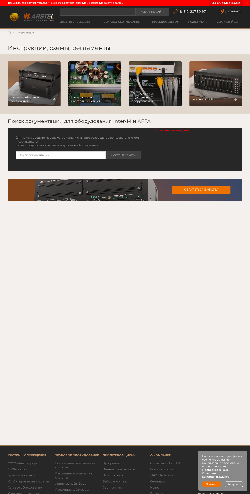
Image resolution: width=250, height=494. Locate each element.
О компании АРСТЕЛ (165, 463)
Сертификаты (112, 487)
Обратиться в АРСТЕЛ (201, 189)
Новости (156, 487)
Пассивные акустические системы (73, 475)
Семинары (157, 481)
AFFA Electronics (162, 475)
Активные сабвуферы (71, 483)
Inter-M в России (162, 469)
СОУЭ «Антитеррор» (22, 463)
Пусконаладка (113, 475)
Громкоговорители (22, 475)
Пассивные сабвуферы (72, 489)
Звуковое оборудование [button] (122, 22)
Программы (111, 463)
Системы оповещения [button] (76, 22)
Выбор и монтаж (115, 481)
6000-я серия (17, 469)
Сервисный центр (229, 22)
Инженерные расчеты (119, 469)
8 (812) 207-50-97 (193, 11)
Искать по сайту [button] (152, 11)
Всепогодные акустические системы (75, 465)
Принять (211, 484)
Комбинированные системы (28, 481)
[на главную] (10, 32)
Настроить (234, 484)
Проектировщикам (165, 22)
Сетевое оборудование (25, 487)
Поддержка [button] (196, 22)
